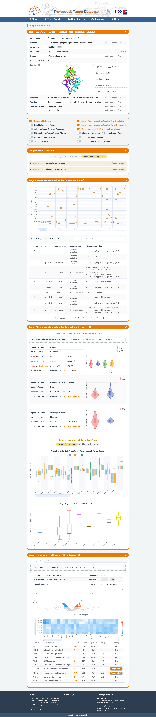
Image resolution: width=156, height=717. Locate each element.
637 (75, 665)
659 (75, 371)
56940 (76, 654)
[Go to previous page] (70, 318)
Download (100, 19)
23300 (76, 661)
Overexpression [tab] (37, 561)
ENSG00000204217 (74, 396)
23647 (76, 677)
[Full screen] (93, 65)
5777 (75, 673)
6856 (76, 646)
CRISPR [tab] (49, 561)
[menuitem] (33, 19)
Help (116, 19)
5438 (75, 650)
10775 (76, 657)
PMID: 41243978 (53, 707)
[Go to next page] (94, 318)
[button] (87, 43)
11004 (76, 681)
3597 (75, 669)
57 (91, 318)
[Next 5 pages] (89, 318)
